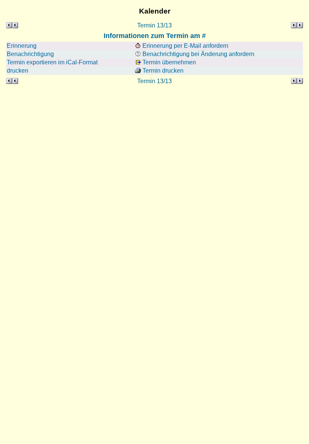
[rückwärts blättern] (12, 25)
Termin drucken (162, 70)
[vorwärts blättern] (297, 25)
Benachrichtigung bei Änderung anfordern (197, 54)
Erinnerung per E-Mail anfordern (184, 46)
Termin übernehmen (168, 62)
